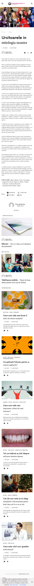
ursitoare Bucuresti (14, 184)
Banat (16, 180)
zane (18, 185)
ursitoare (5, 184)
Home (3, 32)
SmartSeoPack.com (24, 574)
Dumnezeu (26, 180)
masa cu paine (18, 182)
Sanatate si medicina (21, 450)
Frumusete (17, 357)
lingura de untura (7, 182)
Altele (10, 32)
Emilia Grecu (8, 52)
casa (20, 180)
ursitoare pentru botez (9, 185)
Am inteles (23, 585)
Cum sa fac (22, 402)
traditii (26, 182)
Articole (5, 312)
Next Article (5, 251)
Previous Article (8, 215)
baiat (12, 180)
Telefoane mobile (8, 358)
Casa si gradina (14, 312)
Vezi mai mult (14, 585)
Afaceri (5, 402)
